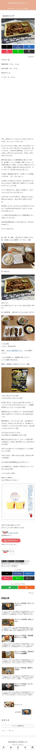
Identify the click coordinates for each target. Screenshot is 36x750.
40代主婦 (5, 563)
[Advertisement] (18, 110)
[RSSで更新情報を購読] (26, 587)
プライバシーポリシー (18, 744)
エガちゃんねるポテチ (15, 563)
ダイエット (11, 561)
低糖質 (15, 566)
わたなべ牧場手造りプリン (15, 350)
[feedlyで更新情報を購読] (9, 587)
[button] (29, 51)
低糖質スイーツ (20, 561)
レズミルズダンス (7, 566)
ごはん (4, 561)
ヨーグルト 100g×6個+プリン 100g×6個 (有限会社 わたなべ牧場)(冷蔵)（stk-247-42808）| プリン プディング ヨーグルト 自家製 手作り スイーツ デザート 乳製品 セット (30, 498)
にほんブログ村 (13, 533)
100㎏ (28, 561)
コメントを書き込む (18, 725)
